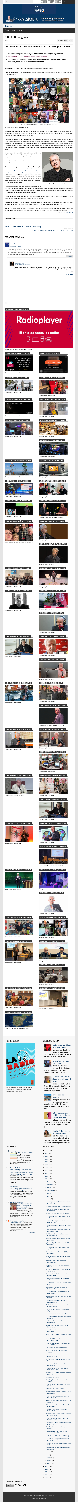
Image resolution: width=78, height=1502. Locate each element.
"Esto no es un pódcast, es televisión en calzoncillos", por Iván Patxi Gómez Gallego (61, 1115)
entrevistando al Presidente (25, 1152)
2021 (47, 1164)
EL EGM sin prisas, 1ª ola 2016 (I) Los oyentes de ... (57, 1248)
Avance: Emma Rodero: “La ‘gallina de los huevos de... (58, 1392)
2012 (47, 1474)
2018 (47, 1173)
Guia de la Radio (15, 1168)
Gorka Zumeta (19, 263)
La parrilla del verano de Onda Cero (57, 1313)
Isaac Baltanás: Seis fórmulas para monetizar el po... (56, 1355)
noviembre (50, 1184)
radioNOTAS (14, 1186)
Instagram (59, 1)
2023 (47, 1159)
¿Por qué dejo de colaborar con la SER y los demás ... (58, 1243)
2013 (47, 1472)
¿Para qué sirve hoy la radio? (55, 1388)
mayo (49, 1452)
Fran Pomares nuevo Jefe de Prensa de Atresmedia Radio (58, 1230)
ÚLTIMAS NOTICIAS (13, 31)
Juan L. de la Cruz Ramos (18, 1221)
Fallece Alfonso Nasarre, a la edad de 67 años (61, 1062)
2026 (47, 1150)
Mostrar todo (32, 1232)
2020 (47, 1167)
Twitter (42, 1)
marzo (49, 1457)
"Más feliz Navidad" (15, 1222)
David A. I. (13, 244)
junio (48, 1199)
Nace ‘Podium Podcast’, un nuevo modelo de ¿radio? (58, 1330)
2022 (47, 1162)
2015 (47, 1466)
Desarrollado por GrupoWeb (39, 1498)
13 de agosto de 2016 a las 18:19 (22, 264)
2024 (47, 1156)
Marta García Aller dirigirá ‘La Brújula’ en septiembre (61, 1132)
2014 (47, 1469)
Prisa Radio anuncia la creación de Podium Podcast (56, 1410)
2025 (47, 1153)
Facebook (45, 1)
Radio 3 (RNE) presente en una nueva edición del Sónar (57, 1339)
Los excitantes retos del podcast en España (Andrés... (56, 1301)
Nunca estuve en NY (16, 1202)
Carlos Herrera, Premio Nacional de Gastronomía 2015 (56, 1432)
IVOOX (56, 1)
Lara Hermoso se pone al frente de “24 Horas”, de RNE (62, 1046)
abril (48, 1455)
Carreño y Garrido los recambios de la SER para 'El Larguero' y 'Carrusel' (52, 230)
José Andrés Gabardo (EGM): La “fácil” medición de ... (57, 1209)
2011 (47, 1477)
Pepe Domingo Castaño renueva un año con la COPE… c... (58, 1344)
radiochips (13, 1151)
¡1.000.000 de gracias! (53, 1377)
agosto (49, 1193)
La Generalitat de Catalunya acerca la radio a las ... (57, 1292)
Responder (69, 256)
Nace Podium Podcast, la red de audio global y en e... (57, 1364)
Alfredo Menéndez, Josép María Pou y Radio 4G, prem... (57, 1418)
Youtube (49, 1)
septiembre (50, 1190)
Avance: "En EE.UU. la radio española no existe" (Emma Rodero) (23, 227)
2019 (47, 1170)
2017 (47, 1176)
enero (49, 1463)
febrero (49, 1460)
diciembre (50, 1182)
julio (48, 1196)
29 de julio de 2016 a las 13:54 (17, 246)
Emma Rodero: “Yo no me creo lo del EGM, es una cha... (57, 1369)
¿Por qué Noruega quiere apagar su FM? (58, 1206)
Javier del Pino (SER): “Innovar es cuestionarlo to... (56, 1261)
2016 (47, 1179)
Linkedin (52, 1)
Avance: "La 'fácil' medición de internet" (58, 1213)
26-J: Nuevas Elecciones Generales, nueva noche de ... (57, 1234)
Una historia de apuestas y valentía (56, 1347)
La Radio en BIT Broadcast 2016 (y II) (57, 1436)
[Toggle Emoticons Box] (6, 303)
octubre (49, 1187)
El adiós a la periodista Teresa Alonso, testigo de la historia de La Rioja (62, 1079)
